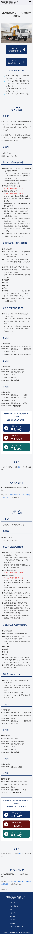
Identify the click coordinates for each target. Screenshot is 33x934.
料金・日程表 (14, 906)
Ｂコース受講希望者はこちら (14, 62)
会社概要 (12, 923)
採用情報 (12, 916)
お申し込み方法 (14, 902)
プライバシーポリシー (16, 926)
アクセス (12, 919)
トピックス (13, 913)
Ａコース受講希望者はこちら (14, 49)
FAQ (11, 909)
